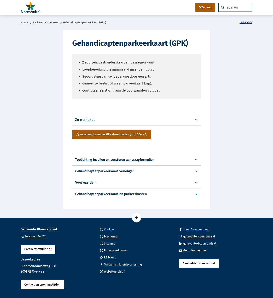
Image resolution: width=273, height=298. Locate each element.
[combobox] (235, 7)
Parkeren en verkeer (45, 22)
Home (24, 22)
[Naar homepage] (32, 7)
